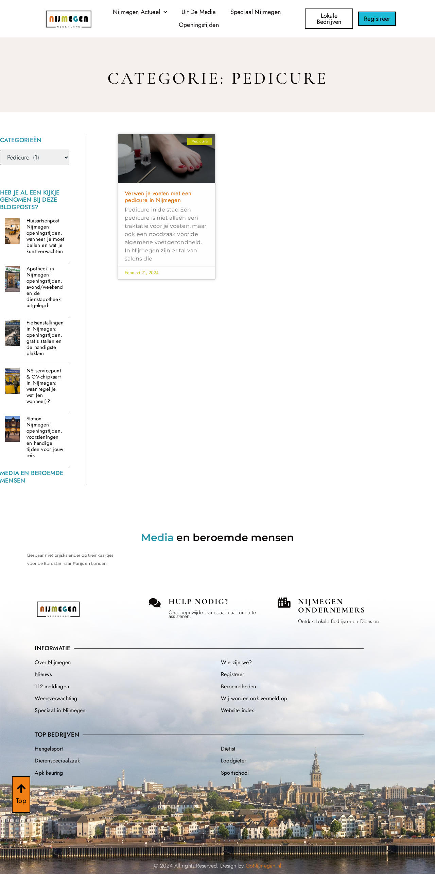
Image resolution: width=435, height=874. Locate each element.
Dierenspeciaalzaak (57, 760)
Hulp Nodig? (199, 601)
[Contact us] (155, 603)
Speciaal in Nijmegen (60, 710)
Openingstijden (199, 24)
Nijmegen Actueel (136, 11)
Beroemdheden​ (238, 686)
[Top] (21, 789)
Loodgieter (233, 760)
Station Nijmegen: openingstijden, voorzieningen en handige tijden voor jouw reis (45, 437)
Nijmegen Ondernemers (332, 606)
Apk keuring (49, 773)
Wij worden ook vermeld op (254, 698)
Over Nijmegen (53, 662)
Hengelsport (49, 749)
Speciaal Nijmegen (255, 11)
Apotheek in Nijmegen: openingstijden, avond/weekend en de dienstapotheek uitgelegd (45, 287)
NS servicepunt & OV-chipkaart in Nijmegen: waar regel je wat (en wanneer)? (44, 386)
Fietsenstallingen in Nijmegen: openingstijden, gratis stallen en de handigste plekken (45, 338)
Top (21, 801)
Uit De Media (198, 11)
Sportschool (235, 773)
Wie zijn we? (236, 662)
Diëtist (228, 749)
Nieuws (43, 674)
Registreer (232, 674)
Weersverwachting (56, 698)
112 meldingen (52, 686)
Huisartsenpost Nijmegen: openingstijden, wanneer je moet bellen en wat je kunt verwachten (45, 236)
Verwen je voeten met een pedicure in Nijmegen (158, 196)
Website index (237, 710)
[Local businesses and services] (284, 603)
